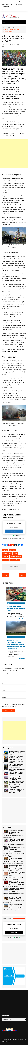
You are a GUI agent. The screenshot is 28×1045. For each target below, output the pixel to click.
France (13, 550)
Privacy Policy (5, 6)
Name (4, 683)
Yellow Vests (15, 559)
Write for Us (9, 4)
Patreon (15, 4)
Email (4, 690)
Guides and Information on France (14, 2)
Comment (5, 674)
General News (6, 46)
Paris (16, 553)
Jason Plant (6, 44)
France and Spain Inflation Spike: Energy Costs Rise (16, 608)
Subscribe (14, 531)
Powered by (10, 535)
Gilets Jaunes (7, 553)
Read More (22, 618)
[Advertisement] (14, 153)
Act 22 (5, 550)
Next (21, 575)
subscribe (20, 4)
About (3, 2)
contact (3, 4)
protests (6, 556)
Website (4, 697)
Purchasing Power (16, 556)
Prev (6, 575)
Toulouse (6, 559)
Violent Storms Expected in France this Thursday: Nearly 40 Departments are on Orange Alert (16, 644)
